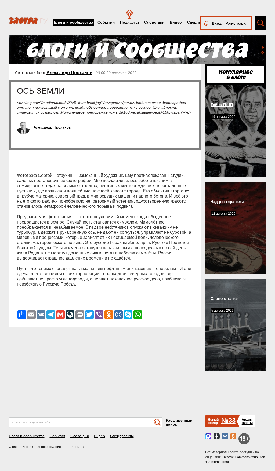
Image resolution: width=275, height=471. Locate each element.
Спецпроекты (122, 436)
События (106, 22)
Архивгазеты (247, 421)
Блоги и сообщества (73, 22)
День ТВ (77, 447)
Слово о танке (224, 298)
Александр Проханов (69, 72)
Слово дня (154, 22)
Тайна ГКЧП (222, 105)
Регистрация (237, 23)
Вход (217, 23)
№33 (228, 420)
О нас (13, 447)
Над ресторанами (227, 201)
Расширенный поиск (179, 422)
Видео (176, 22)
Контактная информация (42, 447)
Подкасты (129, 22)
